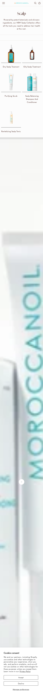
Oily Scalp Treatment (32, 66)
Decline (21, 683)
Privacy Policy (25, 671)
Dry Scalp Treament (11, 66)
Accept (21, 677)
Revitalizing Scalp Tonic (11, 131)
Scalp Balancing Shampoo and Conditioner (32, 99)
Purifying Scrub (11, 96)
